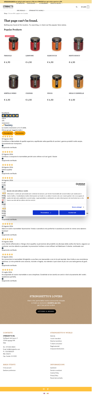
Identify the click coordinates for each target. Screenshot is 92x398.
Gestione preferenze (9, 370)
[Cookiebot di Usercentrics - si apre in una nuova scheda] (77, 184)
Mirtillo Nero (10, 93)
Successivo (20, 133)
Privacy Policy (54, 375)
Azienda (52, 336)
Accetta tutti (72, 212)
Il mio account (7, 368)
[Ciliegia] (35, 81)
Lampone (30, 56)
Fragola (8, 56)
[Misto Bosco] (78, 43)
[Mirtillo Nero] (13, 81)
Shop (5, 13)
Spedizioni (53, 368)
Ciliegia (29, 93)
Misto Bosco (74, 56)
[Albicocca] (56, 43)
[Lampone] (35, 43)
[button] (85, 7)
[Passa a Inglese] (44, 393)
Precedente (8, 133)
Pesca (49, 93)
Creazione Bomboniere (57, 349)
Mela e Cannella (76, 93)
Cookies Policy (54, 373)
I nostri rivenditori (55, 338)
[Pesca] (56, 81)
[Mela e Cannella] (78, 81)
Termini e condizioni (56, 370)
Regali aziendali (54, 346)
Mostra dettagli (77, 207)
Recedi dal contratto (56, 378)
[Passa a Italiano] (47, 393)
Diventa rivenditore (56, 341)
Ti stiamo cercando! (56, 343)
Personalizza (45, 212)
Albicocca (52, 56)
